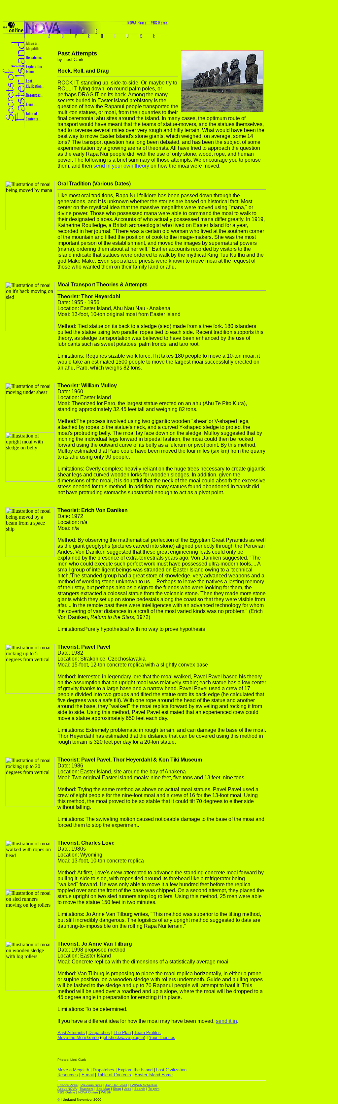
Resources (67, 1074)
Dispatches (99, 1032)
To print (153, 1088)
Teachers (86, 1088)
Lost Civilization (171, 1069)
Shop (117, 1088)
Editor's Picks (67, 1085)
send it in (226, 1021)
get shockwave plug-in (122, 1037)
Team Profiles (147, 1032)
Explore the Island (135, 1069)
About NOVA (67, 1088)
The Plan (122, 1032)
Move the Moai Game (78, 1037)
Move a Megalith (73, 1069)
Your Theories (162, 1037)
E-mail (88, 1074)
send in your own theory (121, 166)
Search (139, 1088)
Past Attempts (71, 1032)
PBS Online (66, 1092)
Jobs (127, 1088)
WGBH (106, 1092)
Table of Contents (114, 1074)
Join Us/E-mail (116, 1085)
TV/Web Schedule (143, 1085)
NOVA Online (88, 1092)
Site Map (103, 1088)
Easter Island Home (154, 1074)
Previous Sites (91, 1085)
